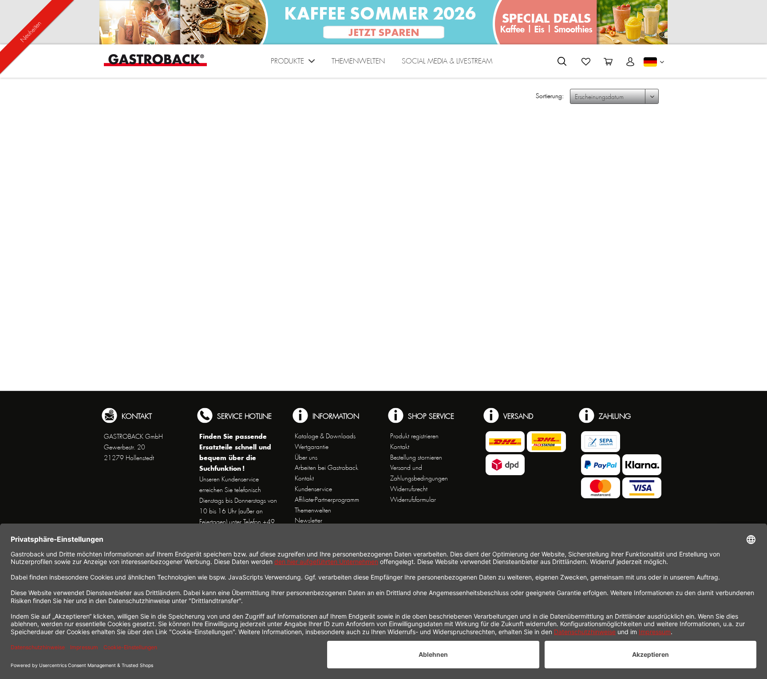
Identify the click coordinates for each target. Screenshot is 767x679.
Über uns (306, 457)
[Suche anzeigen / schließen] (562, 61)
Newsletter (308, 520)
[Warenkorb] (608, 62)
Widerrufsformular (413, 500)
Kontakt (304, 478)
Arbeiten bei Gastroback (326, 468)
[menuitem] (293, 63)
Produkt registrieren (414, 436)
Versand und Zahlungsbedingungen (419, 473)
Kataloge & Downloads (325, 436)
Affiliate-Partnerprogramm (327, 500)
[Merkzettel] (586, 62)
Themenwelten (313, 510)
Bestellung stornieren (416, 457)
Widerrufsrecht (408, 489)
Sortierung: (550, 96)
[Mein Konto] (630, 62)
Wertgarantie (311, 447)
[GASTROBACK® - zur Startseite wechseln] (155, 60)
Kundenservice (313, 489)
